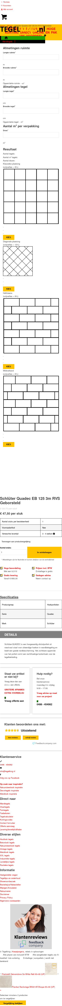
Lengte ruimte (9, 52)
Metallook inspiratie (8, 793)
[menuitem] (23, 2)
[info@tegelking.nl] (1, 768)
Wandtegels (5, 803)
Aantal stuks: (5, 547)
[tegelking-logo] (22, 34)
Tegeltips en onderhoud (10, 878)
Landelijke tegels (7, 861)
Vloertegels (5, 806)
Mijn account (8, 9)
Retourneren (5, 891)
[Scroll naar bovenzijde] (0, 990)
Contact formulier (7, 822)
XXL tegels (5, 855)
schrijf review (30, 737)
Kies (8, 237)
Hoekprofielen (53, 604)
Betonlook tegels (7, 842)
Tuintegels (4, 810)
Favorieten (7, 5)
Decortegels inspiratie (9, 790)
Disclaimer (4, 894)
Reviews (6, 2)
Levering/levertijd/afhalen (11, 829)
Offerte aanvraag (7, 826)
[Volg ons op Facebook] (0, 774)
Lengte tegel (8, 91)
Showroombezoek (7, 881)
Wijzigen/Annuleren (8, 887)
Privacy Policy (6, 897)
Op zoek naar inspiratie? (11, 784)
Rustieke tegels (7, 865)
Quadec (50, 613)
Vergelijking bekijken (13, 1003)
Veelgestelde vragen (9, 874)
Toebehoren (5, 813)
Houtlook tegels (7, 839)
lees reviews (13, 737)
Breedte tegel (9, 106)
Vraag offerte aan (14, 701)
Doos (5, 130)
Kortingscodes (6, 819)
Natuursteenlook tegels (10, 845)
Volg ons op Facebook (9, 777)
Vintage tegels (6, 849)
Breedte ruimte (10, 67)
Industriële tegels (7, 858)
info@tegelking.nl (7, 771)
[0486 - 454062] (37, 701)
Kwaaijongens (18, 951)
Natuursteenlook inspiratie (11, 787)
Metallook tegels (7, 852)
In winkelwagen (44, 552)
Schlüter (50, 623)
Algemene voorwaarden (10, 900)
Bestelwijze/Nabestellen (10, 884)
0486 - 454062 (44, 704)
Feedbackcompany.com (46, 743)
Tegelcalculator (6, 816)
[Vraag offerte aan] (5, 698)
